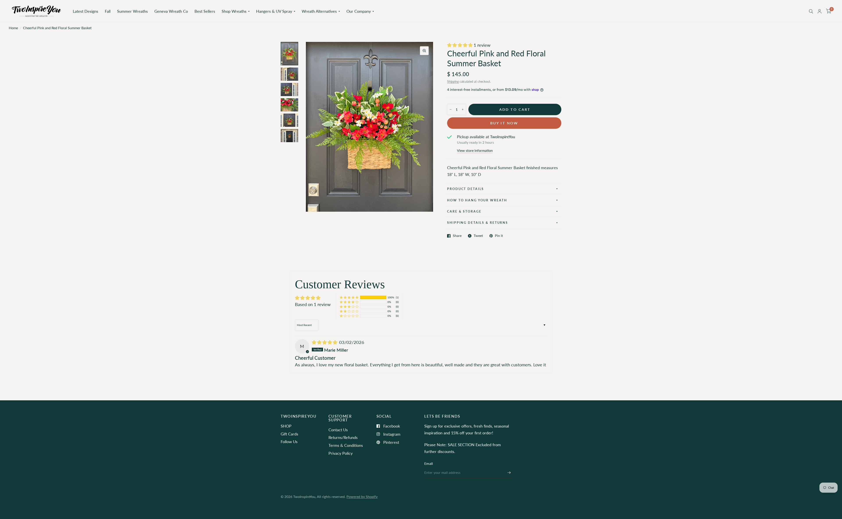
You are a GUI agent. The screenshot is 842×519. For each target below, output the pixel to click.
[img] (325, 342)
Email (428, 463)
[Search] (811, 11)
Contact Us (338, 429)
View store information (475, 150)
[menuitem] (86, 11)
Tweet (478, 236)
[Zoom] (424, 50)
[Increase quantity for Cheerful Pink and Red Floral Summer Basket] (462, 109)
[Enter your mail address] (509, 472)
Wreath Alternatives (319, 11)
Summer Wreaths (132, 11)
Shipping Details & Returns (477, 222)
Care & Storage (464, 211)
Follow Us (289, 441)
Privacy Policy (340, 453)
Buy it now (504, 123)
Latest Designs (85, 11)
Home (13, 28)
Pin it (499, 236)
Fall (108, 11)
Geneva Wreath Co (171, 11)
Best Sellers (204, 11)
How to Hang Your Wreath (477, 200)
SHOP (286, 426)
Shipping (453, 81)
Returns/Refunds (343, 437)
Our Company (358, 11)
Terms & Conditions (345, 445)
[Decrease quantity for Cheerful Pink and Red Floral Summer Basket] (450, 109)
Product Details (465, 189)
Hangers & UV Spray (274, 11)
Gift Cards (289, 433)
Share (457, 236)
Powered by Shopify (362, 497)
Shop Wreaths (234, 11)
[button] (460, 45)
